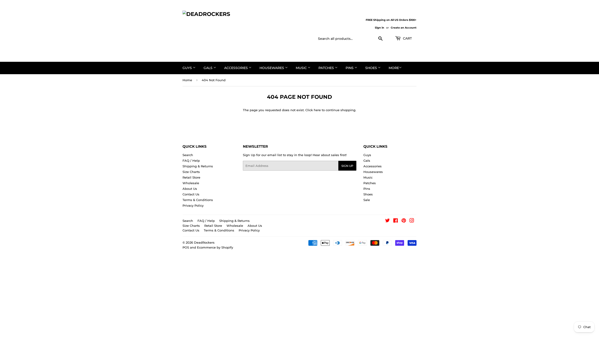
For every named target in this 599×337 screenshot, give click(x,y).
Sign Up (347, 166)
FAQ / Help (191, 160)
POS (186, 247)
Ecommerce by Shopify (215, 247)
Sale (366, 200)
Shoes (371, 68)
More (394, 68)
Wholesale (191, 183)
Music (302, 68)
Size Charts (191, 172)
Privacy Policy (193, 205)
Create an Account (403, 27)
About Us (190, 188)
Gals (208, 68)
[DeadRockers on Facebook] (395, 221)
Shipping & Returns (198, 166)
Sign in (379, 27)
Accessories (236, 68)
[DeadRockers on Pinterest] (403, 221)
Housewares (272, 68)
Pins (350, 68)
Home (187, 80)
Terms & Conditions (198, 200)
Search (188, 155)
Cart (407, 38)
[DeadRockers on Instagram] (411, 221)
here (317, 110)
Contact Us (191, 194)
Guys (188, 68)
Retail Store (191, 177)
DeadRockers (204, 242)
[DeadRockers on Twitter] (387, 221)
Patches (326, 68)
